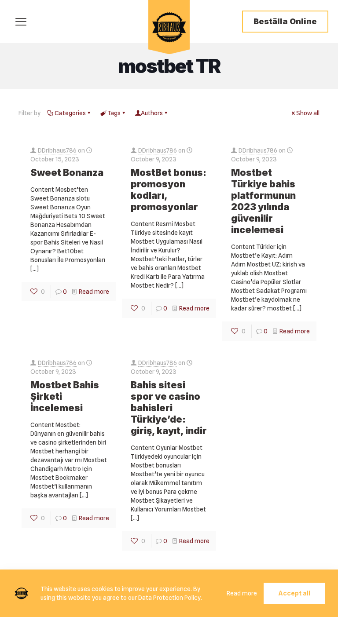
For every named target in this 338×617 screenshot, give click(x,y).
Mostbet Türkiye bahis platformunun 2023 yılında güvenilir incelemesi (263, 201)
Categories (70, 113)
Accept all (294, 593)
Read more (94, 291)
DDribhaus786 (57, 150)
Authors (152, 113)
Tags (114, 113)
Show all (308, 113)
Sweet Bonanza (66, 172)
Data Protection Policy (169, 597)
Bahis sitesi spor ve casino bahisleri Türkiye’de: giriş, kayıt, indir (169, 408)
